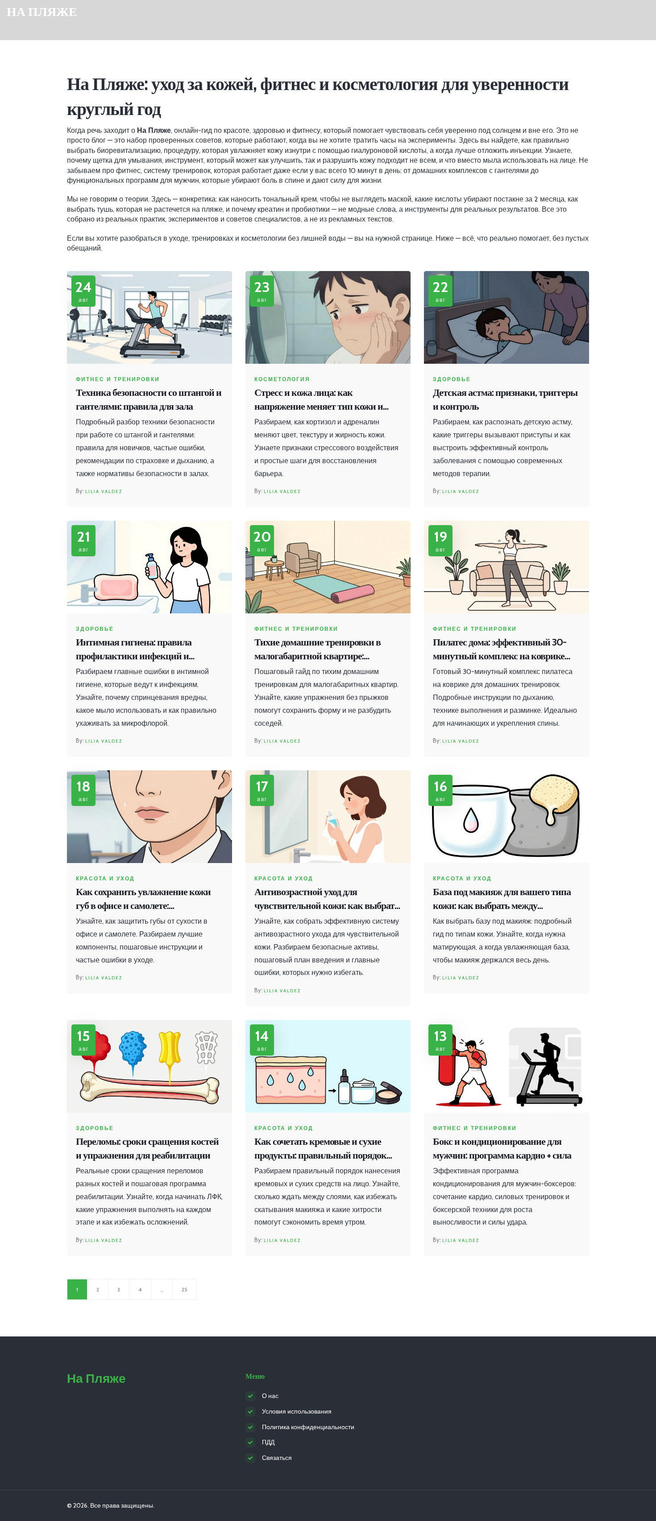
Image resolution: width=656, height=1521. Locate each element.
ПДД (268, 1442)
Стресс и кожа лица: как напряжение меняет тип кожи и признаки (318, 400)
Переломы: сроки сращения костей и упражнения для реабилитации (147, 1148)
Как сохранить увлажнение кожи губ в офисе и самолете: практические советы (143, 899)
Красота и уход (105, 878)
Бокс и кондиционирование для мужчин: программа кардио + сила (502, 1148)
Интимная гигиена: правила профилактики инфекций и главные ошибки (133, 649)
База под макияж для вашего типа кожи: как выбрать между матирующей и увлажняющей (502, 899)
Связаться (277, 1458)
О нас (270, 1396)
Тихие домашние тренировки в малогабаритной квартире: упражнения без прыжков (317, 649)
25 (184, 1289)
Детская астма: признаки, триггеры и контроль (505, 399)
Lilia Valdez (103, 491)
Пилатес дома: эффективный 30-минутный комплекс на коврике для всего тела (499, 649)
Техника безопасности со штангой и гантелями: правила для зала (148, 399)
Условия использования (297, 1411)
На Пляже (42, 11)
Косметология (282, 379)
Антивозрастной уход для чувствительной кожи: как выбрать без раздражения (326, 899)
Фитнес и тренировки (118, 379)
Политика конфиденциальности (308, 1427)
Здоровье (452, 379)
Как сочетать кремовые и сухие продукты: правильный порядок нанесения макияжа (320, 1149)
